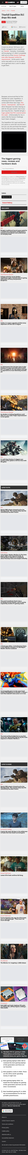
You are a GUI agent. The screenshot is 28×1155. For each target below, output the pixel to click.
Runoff (22, 105)
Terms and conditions (7, 1124)
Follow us (15, 27)
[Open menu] (3, 2)
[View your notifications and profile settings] (14, 2)
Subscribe (23, 2)
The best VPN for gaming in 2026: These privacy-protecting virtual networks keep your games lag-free (15, 1054)
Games (3, 10)
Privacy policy (5, 1127)
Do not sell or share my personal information (13, 1145)
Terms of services (20, 176)
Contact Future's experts (8, 1120)
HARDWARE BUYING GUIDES (7, 1040)
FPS (8, 10)
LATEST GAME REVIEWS (20, 1040)
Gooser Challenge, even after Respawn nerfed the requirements (14, 57)
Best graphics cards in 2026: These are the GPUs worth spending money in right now (15, 1074)
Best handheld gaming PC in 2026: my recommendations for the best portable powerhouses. (14, 1093)
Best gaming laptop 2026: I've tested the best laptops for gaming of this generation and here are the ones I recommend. (14, 1083)
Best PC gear (12, 6)
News (3, 22)
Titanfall (13, 10)
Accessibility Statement (8, 1138)
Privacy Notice (22, 178)
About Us (4, 1117)
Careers (4, 1141)
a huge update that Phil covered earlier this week (14, 113)
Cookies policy (5, 1131)
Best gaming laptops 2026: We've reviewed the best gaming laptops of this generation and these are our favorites (14, 1064)
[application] (14, 140)
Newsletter (23, 27)
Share (5, 27)
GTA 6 (22, 6)
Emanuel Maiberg (12, 21)
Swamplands (11, 105)
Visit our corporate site (14, 1106)
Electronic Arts (6, 197)
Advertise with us (6, 1134)
